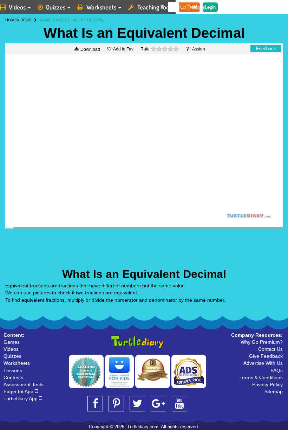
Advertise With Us (263, 363)
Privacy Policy (267, 384)
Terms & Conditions (261, 377)
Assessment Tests (24, 384)
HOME (11, 20)
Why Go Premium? (262, 342)
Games (12, 342)
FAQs (276, 370)
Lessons (13, 370)
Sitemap (273, 391)
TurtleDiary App (21, 398)
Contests (13, 377)
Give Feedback (266, 356)
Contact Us (270, 349)
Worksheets (101, 7)
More (199, 7)
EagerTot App (19, 391)
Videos (11, 349)
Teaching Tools (155, 7)
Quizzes (56, 7)
